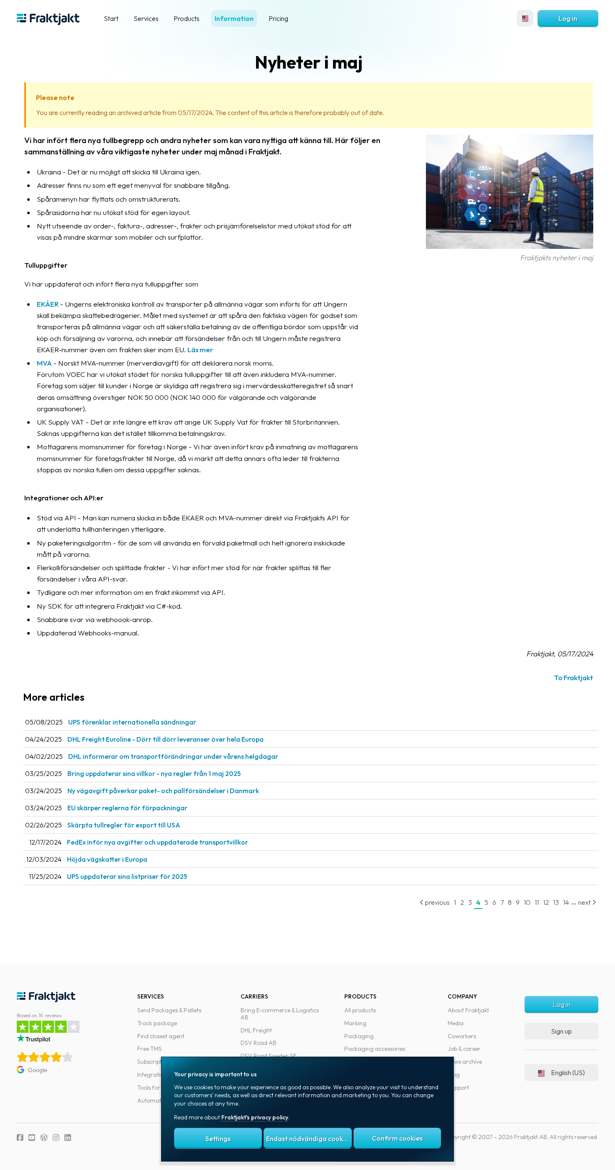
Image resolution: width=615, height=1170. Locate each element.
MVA (44, 362)
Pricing (278, 18)
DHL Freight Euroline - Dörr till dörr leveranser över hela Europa (165, 739)
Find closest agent (160, 1036)
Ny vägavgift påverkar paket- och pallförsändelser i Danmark (163, 790)
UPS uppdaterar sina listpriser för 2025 (127, 876)
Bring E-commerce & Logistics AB (280, 1013)
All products (360, 1010)
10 (527, 902)
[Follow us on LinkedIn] (67, 1137)
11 (537, 902)
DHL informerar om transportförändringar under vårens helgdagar (173, 756)
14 (566, 902)
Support (458, 1087)
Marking (355, 1023)
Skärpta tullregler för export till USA (123, 825)
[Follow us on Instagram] (56, 1137)
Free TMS (149, 1048)
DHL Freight (256, 1030)
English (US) (568, 1072)
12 (546, 902)
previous (437, 902)
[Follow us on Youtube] (31, 1137)
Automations (154, 1100)
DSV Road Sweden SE (269, 1056)
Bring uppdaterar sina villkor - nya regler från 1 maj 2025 (154, 773)
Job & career (464, 1048)
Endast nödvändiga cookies (308, 1138)
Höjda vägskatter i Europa (107, 859)
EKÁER (48, 304)
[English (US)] (525, 18)
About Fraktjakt (468, 1010)
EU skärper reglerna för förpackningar (127, 808)
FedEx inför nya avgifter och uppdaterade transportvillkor (157, 842)
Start (111, 18)
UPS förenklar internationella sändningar (132, 722)
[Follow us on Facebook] (20, 1137)
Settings (218, 1138)
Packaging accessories (374, 1048)
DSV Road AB (259, 1043)
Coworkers (462, 1036)
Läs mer (200, 349)
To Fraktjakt (573, 677)
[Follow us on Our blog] (44, 1137)
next (585, 902)
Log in (568, 18)
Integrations (153, 1074)
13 (556, 902)
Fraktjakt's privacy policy (254, 1117)
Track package (157, 1023)
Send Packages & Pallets (169, 1010)
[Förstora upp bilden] (509, 246)
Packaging (359, 1036)
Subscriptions (154, 1061)
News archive (465, 1061)
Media (456, 1023)
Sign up (561, 1031)
